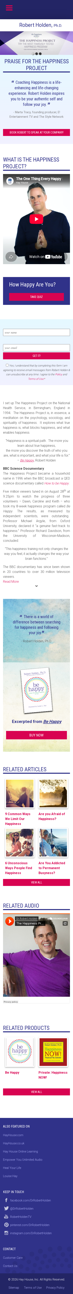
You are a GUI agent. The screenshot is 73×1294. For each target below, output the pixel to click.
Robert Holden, (40, 25)
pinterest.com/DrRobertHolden (29, 1225)
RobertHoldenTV (20, 1217)
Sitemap (14, 1287)
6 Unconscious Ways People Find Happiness (18, 868)
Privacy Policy (55, 1287)
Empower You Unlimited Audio (22, 1160)
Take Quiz (36, 297)
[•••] (36, 43)
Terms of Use (36, 378)
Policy (58, 374)
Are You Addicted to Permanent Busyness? (52, 868)
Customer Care (13, 1258)
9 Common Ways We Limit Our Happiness (17, 819)
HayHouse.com (13, 1135)
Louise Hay (10, 1176)
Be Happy (52, 721)
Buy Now (36, 735)
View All (36, 882)
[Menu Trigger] (9, 7)
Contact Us (10, 1266)
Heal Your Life (12, 1168)
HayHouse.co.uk (13, 1143)
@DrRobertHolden (21, 1208)
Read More (11, 582)
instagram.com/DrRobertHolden (31, 1233)
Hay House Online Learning (20, 1151)
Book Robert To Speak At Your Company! (36, 132)
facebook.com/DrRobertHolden (30, 1200)
